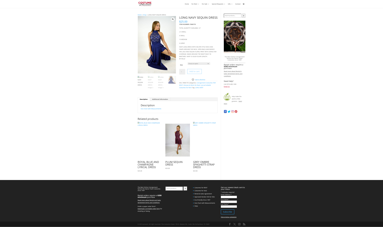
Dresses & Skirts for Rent (192, 85)
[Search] (243, 16)
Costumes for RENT (200, 188)
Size (181, 65)
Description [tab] (144, 99)
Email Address (226, 194)
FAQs (196, 206)
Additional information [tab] (160, 99)
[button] (173, 19)
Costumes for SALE (200, 191)
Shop (144, 15)
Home (187, 4)
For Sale (204, 4)
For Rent (194, 4)
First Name (225, 199)
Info (229, 4)
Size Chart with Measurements (151, 109)
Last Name (225, 204)
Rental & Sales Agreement (203, 194)
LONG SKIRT (199, 88)
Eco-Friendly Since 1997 (202, 200)
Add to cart (194, 71)
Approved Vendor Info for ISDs (204, 197)
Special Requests (217, 4)
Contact (238, 4)
